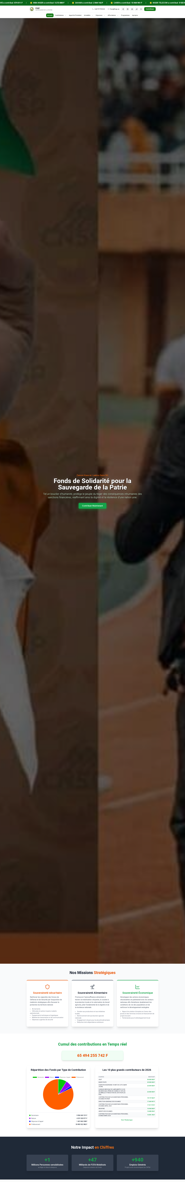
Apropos (135, 15)
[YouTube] (141, 9)
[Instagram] (132, 9)
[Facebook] (123, 9)
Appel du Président (75, 15)
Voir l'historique (126, 1120)
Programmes (125, 15)
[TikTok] (136, 9)
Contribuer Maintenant (92, 505)
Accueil (49, 15)
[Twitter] (127, 9)
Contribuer (150, 9)
